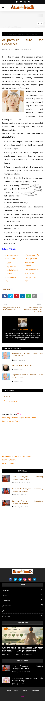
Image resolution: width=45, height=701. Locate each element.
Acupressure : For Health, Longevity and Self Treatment (27, 354)
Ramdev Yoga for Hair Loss (22, 365)
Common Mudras (9, 460)
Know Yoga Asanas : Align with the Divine (19, 417)
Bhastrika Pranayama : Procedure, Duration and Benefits (27, 502)
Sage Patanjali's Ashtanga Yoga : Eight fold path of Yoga (27, 679)
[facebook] (17, 2)
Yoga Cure (23, 615)
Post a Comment (10, 401)
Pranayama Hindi (23, 610)
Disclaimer (35, 691)
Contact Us (25, 691)
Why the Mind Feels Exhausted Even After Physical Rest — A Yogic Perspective (22, 649)
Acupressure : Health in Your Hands (16, 456)
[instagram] (25, 2)
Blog (22, 697)
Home (6, 34)
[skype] (29, 2)
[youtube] (29, 579)
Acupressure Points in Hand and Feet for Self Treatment (27, 376)
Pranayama (23, 605)
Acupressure (13, 34)
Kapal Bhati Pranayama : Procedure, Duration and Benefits (27, 490)
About (16, 691)
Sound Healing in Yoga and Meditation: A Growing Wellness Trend (29, 19)
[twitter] (21, 2)
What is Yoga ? (8, 463)
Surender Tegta (9, 49)
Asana (23, 595)
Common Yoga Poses (11, 421)
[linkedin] (34, 579)
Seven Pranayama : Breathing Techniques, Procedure (27, 477)
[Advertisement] (18, 440)
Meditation (23, 600)
